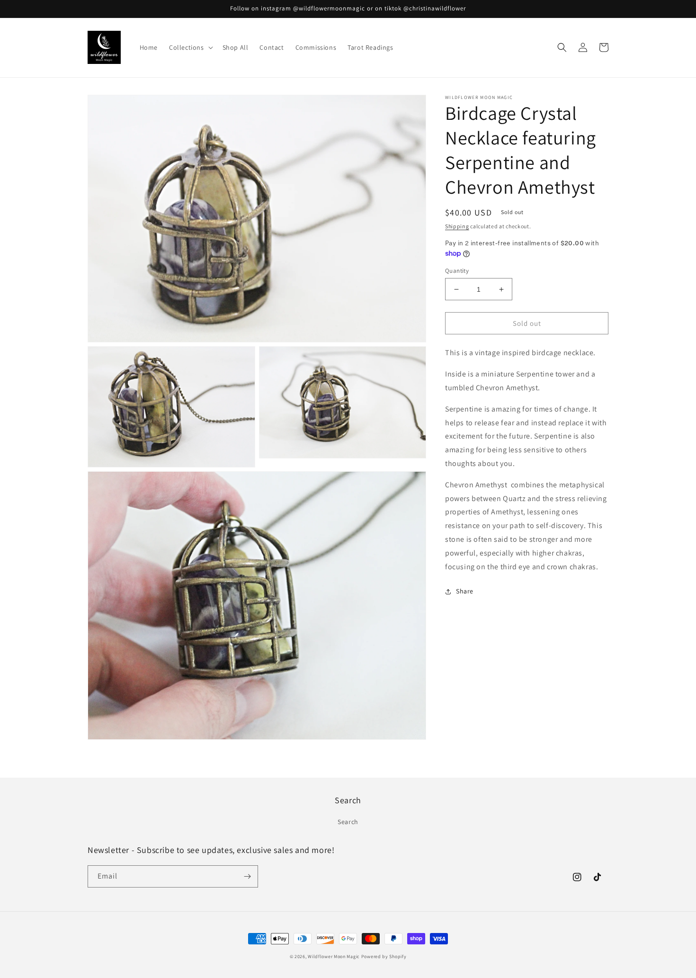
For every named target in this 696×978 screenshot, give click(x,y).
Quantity (457, 271)
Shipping (457, 226)
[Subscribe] (247, 876)
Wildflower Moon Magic (334, 956)
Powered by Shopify (384, 956)
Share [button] (464, 591)
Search (348, 821)
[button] (190, 47)
